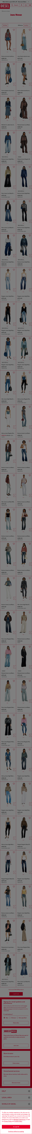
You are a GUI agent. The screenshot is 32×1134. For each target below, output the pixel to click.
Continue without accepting (16, 1131)
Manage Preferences (20, 1119)
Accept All (16, 1126)
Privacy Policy (8, 1121)
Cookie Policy (18, 1121)
